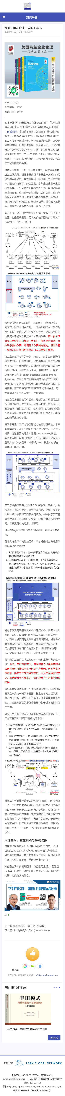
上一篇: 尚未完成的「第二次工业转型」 (26, 926)
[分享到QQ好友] (40, 966)
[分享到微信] (25, 966)
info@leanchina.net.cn (46, 975)
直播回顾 (12, 131)
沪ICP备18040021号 (40, 1090)
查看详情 (8, 1037)
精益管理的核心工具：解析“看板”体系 (35, 1029)
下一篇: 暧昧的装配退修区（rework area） (28, 930)
